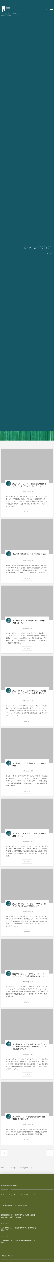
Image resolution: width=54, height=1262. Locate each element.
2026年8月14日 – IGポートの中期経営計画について (18, 1241)
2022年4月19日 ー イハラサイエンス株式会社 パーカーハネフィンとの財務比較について (29, 693)
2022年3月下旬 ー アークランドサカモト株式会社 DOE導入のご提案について (29, 905)
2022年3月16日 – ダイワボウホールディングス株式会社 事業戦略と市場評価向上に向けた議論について (29, 1046)
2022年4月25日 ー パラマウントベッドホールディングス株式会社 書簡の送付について (29, 975)
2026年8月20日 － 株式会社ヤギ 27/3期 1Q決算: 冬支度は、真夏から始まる (18, 1216)
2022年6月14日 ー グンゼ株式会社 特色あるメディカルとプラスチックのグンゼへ (29, 485)
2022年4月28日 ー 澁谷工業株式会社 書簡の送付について (29, 834)
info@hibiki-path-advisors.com (22, 1194)
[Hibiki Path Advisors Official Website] (6, 9)
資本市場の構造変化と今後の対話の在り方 (29, 554)
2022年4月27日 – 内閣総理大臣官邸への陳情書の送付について (28, 1117)
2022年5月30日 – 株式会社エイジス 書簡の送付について (29, 621)
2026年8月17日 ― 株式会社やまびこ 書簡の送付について (18, 1228)
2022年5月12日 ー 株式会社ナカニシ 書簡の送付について (29, 764)
